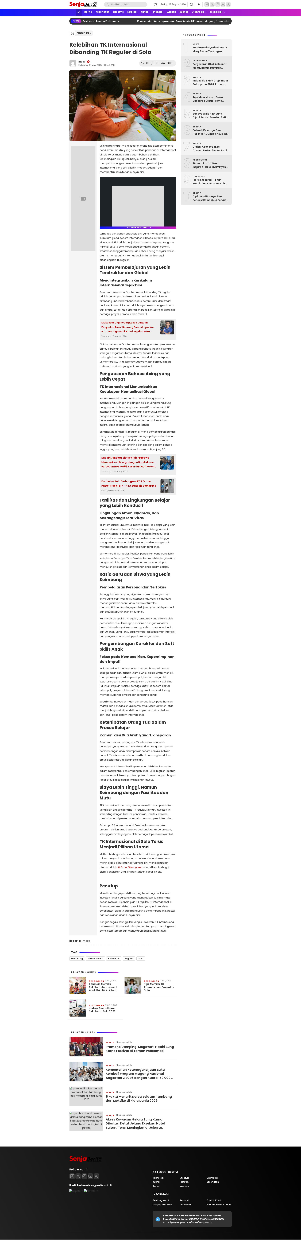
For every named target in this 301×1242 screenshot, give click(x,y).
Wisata (171, 12)
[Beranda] (79, 12)
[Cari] (107, 4)
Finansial (157, 12)
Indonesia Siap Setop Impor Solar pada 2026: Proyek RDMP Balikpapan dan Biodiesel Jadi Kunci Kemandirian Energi (210, 82)
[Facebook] (206, 4)
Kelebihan (113, 958)
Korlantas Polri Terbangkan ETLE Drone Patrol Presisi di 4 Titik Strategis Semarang (128, 483)
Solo (140, 958)
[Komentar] (153, 63)
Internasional (95, 958)
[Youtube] (90, 1176)
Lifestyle (118, 12)
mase (82, 61)
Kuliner (183, 12)
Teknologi (216, 12)
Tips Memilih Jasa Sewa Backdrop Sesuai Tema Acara (208, 99)
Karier (144, 12)
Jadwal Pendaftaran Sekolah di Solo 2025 (102, 1010)
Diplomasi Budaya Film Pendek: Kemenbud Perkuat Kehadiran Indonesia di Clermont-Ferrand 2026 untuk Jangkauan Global (210, 198)
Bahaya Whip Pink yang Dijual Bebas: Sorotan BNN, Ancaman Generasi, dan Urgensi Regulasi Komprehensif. (210, 115)
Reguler (129, 958)
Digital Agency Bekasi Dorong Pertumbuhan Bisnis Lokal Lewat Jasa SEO (210, 148)
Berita (88, 12)
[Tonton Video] (198, 4)
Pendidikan (83, 33)
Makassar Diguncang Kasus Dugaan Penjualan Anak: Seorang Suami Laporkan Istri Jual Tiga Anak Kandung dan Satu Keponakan (128, 327)
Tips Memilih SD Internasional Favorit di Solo (159, 987)
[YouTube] (223, 4)
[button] (156, 4)
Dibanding (77, 958)
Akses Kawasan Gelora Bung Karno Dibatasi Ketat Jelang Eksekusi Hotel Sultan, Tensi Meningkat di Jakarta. (135, 1123)
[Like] (143, 63)
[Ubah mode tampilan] (191, 4)
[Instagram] (217, 4)
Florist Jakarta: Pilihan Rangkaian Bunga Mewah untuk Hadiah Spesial (209, 181)
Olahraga (198, 12)
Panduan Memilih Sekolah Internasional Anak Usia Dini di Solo (103, 987)
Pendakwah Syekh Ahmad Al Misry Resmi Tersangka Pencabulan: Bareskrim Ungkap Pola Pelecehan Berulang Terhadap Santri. (210, 49)
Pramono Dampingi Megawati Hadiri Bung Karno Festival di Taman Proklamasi (140, 1049)
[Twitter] (212, 4)
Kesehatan (103, 12)
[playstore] (91, 1191)
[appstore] (76, 1191)
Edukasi (132, 12)
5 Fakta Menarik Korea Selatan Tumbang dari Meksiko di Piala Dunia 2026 (139, 1099)
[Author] (73, 63)
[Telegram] (228, 4)
